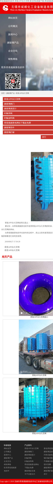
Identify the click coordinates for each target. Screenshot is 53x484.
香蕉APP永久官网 (22, 93)
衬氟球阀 (28, 458)
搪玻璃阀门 (28, 452)
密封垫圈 (47, 464)
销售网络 (12, 59)
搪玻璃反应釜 (29, 471)
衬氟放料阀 (28, 461)
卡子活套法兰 (29, 474)
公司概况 (12, 26)
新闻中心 (12, 34)
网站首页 (12, 18)
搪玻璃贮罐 (48, 471)
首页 (3, 93)
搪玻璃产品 (13, 42)
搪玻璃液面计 (29, 455)
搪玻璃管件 (48, 468)
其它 (45, 474)
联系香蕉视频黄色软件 (12, 67)
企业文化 (12, 51)
